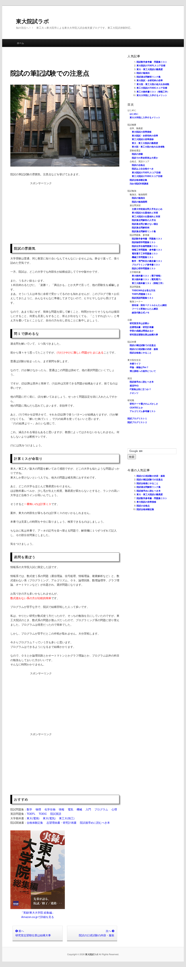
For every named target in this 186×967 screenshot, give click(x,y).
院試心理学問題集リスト (144, 268)
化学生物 (50, 809)
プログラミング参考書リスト (146, 264)
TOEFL (31, 813)
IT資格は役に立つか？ (140, 389)
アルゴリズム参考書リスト (143, 411)
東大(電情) (33, 818)
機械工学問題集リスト (143, 257)
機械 (79, 809)
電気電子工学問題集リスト (145, 253)
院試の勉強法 (143, 72)
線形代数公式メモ (140, 312)
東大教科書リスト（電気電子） (147, 279)
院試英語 (55, 813)
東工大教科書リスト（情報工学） (153, 91)
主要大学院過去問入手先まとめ (147, 209)
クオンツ (134, 393)
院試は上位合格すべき (143, 168)
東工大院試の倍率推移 (143, 139)
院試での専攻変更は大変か (145, 157)
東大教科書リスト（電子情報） (147, 275)
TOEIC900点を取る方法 (143, 290)
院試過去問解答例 (140, 227)
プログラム (101, 809)
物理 (38, 809)
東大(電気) (49, 818)
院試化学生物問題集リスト (145, 246)
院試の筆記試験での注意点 (143, 345)
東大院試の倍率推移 (141, 131)
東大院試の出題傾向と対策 (145, 212)
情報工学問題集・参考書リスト (147, 249)
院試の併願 (137, 154)
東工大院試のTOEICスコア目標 (152, 87)
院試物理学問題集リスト (144, 242)
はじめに (134, 113)
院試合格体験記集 (138, 179)
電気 (70, 809)
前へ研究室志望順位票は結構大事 (33, 933)
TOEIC (43, 813)
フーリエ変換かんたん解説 (145, 308)
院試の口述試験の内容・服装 (144, 349)
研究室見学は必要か (139, 323)
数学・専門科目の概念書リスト (147, 261)
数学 (29, 809)
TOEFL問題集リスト (142, 294)
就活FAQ (134, 385)
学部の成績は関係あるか (142, 330)
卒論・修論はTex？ (139, 367)
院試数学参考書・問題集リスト (152, 61)
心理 (114, 809)
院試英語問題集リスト (143, 297)
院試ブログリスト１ (137, 418)
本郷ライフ (135, 363)
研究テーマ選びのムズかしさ (144, 403)
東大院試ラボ (32, 21)
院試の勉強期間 (139, 201)
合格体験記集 (35, 822)
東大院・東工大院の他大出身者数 (153, 84)
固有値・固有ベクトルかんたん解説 (149, 305)
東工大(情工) (66, 818)
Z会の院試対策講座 (139, 183)
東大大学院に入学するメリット (152, 95)
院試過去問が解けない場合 (145, 223)
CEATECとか (136, 407)
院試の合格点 (138, 165)
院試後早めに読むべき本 (95, 822)
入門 (88, 809)
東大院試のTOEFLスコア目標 (151, 65)
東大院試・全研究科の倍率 (150, 80)
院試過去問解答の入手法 (144, 220)
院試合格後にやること (140, 352)
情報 (61, 809)
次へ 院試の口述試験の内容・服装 (96, 933)
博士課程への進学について (143, 371)
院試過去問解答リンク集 (149, 76)
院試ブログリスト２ (137, 422)
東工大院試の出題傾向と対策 (146, 216)
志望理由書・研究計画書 (61, 822)
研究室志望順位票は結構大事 (144, 334)
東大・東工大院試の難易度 (150, 69)
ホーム (20, 43)
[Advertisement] (40, 210)
